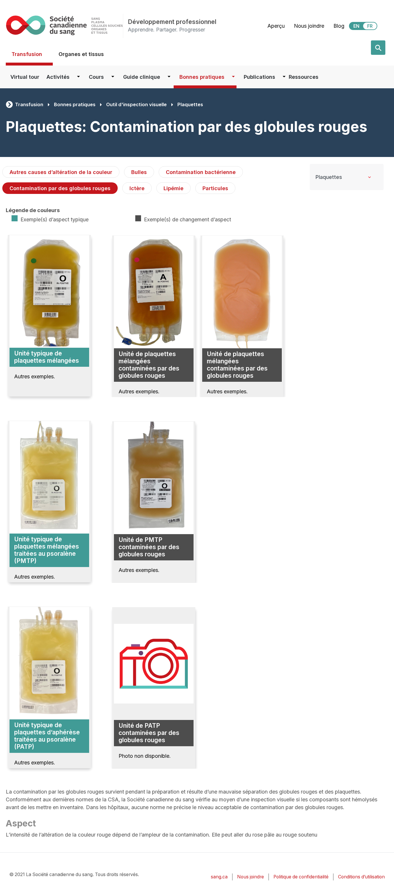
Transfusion (27, 54)
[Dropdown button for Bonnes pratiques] (233, 77)
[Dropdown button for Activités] (78, 77)
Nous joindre (309, 26)
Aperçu (276, 26)
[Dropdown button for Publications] (284, 77)
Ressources (303, 77)
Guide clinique (141, 77)
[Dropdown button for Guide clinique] (169, 77)
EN (356, 26)
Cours (96, 77)
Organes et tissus (81, 54)
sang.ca (219, 877)
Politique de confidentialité (301, 877)
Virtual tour (24, 77)
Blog (338, 26)
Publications (259, 77)
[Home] (64, 25)
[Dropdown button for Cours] (113, 77)
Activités (58, 77)
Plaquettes (190, 104)
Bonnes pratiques (201, 77)
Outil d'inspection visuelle (136, 104)
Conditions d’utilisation (361, 877)
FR (370, 26)
